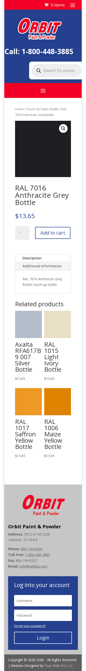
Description (32, 258)
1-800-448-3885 (47, 51)
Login (43, 637)
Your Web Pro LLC (58, 665)
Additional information (42, 266)
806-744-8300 (31, 549)
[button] (63, 128)
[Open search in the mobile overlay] (56, 70)
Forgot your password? (30, 626)
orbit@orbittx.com (33, 566)
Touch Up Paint (37, 109)
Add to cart (52, 233)
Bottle (54, 109)
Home (19, 109)
